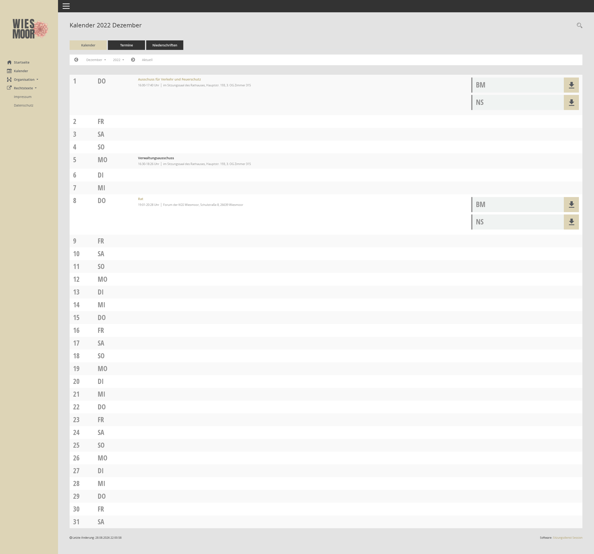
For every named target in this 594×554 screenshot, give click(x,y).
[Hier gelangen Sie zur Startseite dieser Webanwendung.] (29, 28)
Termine (126, 45)
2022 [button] (117, 60)
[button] (29, 79)
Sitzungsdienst (567, 538)
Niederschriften (164, 45)
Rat (140, 199)
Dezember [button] (94, 60)
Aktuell (147, 60)
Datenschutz (23, 105)
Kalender (21, 71)
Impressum (23, 96)
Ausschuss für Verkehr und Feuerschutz (169, 79)
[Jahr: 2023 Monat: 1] (133, 60)
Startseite (21, 62)
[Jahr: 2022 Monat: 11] (76, 60)
